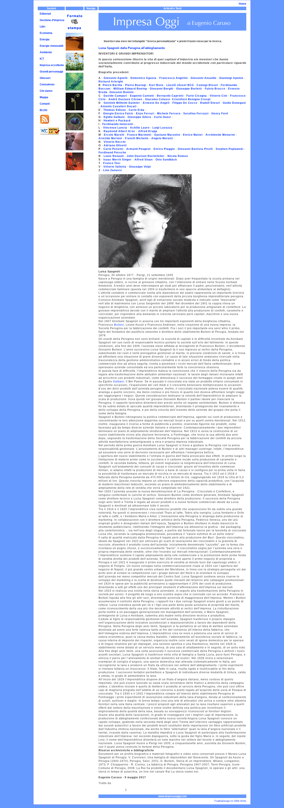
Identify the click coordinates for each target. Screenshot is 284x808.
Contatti (45, 103)
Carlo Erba (136, 110)
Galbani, (119, 381)
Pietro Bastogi (135, 85)
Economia (46, 33)
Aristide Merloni (110, 138)
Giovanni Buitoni (121, 92)
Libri (42, 26)
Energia (44, 39)
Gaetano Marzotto (166, 134)
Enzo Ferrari (145, 113)
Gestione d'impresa (52, 20)
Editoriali (45, 13)
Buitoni (119, 324)
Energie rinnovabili (51, 45)
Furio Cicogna (196, 95)
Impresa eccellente (52, 65)
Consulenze (47, 84)
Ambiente (46, 52)
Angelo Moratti (162, 138)
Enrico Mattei (192, 134)
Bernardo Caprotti (170, 95)
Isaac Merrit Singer (117, 159)
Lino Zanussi (112, 170)
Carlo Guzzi (162, 117)
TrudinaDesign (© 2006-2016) (230, 801)
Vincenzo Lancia (115, 127)
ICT (42, 58)
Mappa (44, 97)
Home (242, 3)
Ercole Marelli (114, 134)
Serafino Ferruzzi (195, 113)
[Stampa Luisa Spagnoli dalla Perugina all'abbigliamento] (74, 15)
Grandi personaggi (51, 71)
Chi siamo (46, 90)
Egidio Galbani (115, 117)
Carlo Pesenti (113, 149)
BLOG (43, 110)
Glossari (45, 78)
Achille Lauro (140, 127)
